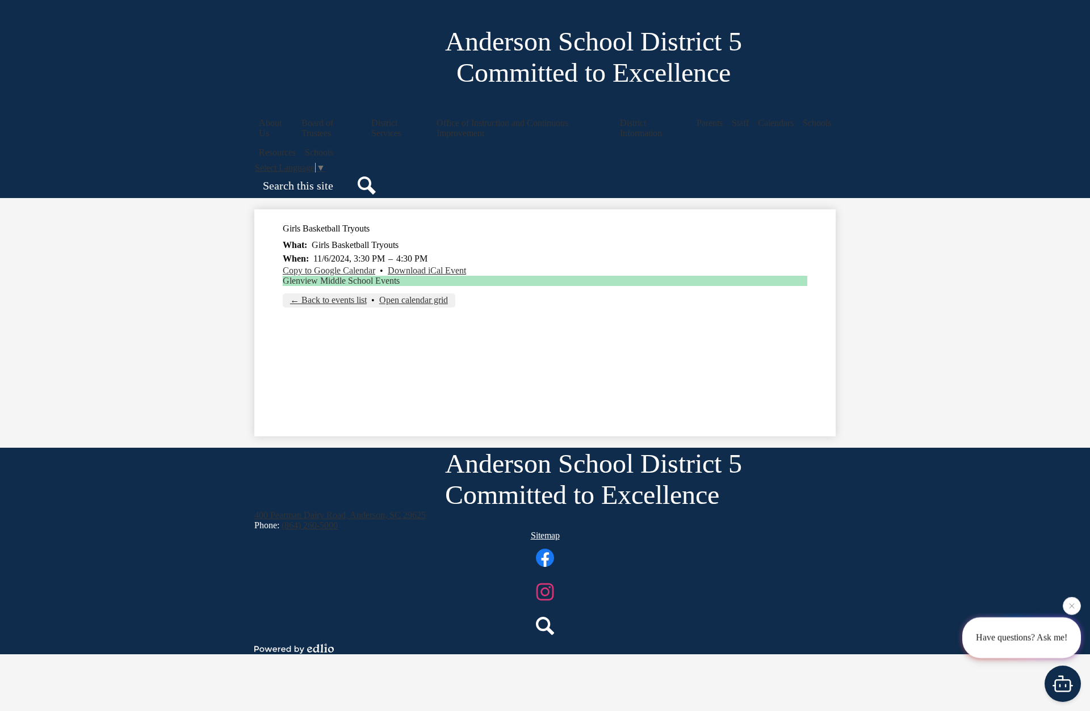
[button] (275, 128)
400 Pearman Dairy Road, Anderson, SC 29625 (340, 515)
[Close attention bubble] (1072, 605)
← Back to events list (328, 300)
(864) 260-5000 (310, 525)
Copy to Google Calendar (329, 270)
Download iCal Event (427, 270)
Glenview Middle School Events (341, 280)
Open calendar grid (413, 300)
